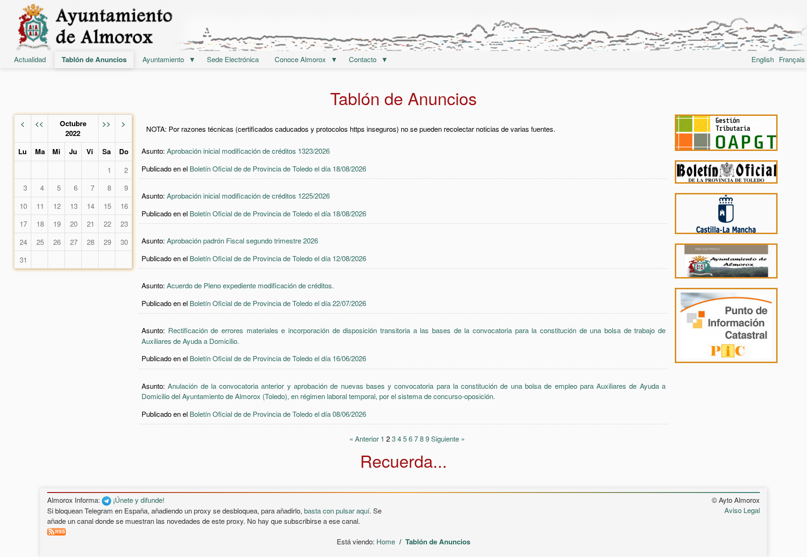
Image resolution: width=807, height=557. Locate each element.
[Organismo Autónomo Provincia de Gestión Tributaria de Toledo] (726, 133)
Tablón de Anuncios (94, 59)
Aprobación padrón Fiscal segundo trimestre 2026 (242, 240)
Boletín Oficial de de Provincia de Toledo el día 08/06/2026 (278, 414)
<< (39, 123)
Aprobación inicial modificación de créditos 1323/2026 (248, 151)
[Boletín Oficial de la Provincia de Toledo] (726, 172)
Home (385, 541)
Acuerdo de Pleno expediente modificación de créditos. (250, 285)
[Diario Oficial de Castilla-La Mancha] (726, 213)
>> (106, 123)
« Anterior (364, 438)
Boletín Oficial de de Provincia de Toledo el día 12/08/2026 (278, 258)
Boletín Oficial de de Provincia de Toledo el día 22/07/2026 (278, 303)
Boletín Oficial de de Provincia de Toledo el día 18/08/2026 (278, 168)
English (762, 59)
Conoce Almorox (300, 59)
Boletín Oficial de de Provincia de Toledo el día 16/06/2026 (278, 358)
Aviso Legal (742, 510)
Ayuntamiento (163, 59)
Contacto (362, 59)
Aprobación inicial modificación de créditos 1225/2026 (248, 195)
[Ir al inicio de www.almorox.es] (403, 26)
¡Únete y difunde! (137, 500)
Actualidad (30, 59)
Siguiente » (448, 438)
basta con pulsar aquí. (337, 510)
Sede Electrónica (233, 59)
